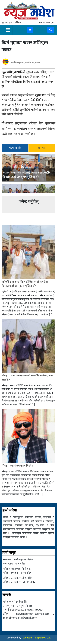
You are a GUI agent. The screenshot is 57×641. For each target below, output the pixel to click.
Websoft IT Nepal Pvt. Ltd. (37, 638)
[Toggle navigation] (8, 30)
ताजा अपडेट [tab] (15, 148)
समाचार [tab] (42, 148)
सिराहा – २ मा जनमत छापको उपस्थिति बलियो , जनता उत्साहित (28, 377)
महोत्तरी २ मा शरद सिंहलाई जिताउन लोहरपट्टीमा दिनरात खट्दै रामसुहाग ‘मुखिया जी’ (27, 174)
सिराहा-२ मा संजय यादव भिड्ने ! (17, 466)
